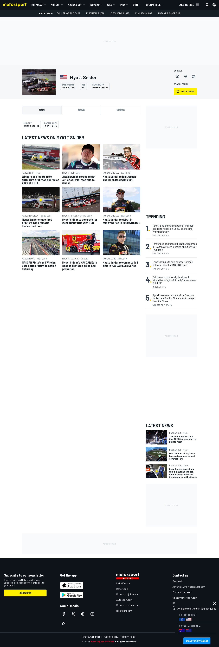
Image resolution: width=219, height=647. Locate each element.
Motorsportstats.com (127, 605)
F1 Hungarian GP (143, 13)
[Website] (193, 76)
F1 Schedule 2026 (95, 13)
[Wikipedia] (185, 76)
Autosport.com (124, 599)
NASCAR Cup (75, 4)
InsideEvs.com (123, 583)
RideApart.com (124, 610)
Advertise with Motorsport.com (188, 586)
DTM (135, 4)
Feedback (177, 581)
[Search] (207, 4)
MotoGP (55, 4)
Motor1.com (122, 588)
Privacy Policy (128, 636)
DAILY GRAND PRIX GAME (68, 13)
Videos (121, 109)
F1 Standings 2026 (120, 13)
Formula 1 (37, 4)
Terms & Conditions (91, 636)
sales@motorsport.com (184, 597)
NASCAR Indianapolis (169, 13)
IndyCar (95, 4)
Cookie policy (111, 636)
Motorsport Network (102, 641)
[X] (177, 76)
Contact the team (181, 592)
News (81, 109)
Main (42, 109)
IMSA (122, 4)
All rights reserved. (126, 641)
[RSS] (63, 623)
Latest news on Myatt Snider (53, 137)
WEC (109, 4)
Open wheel (153, 4)
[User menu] (214, 4)
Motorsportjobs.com (127, 594)
